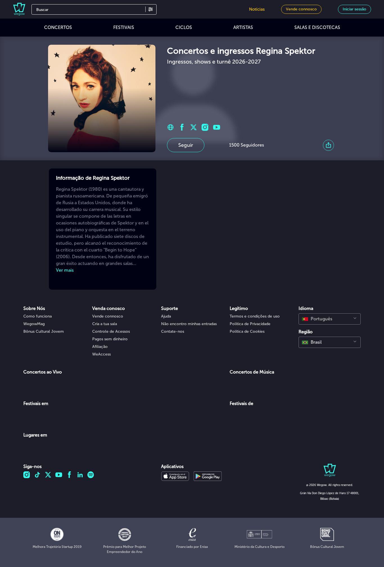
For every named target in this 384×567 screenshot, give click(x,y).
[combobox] (329, 319)
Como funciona (37, 316)
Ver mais (65, 270)
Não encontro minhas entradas (189, 323)
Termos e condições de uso (255, 316)
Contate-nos (172, 331)
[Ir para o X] (193, 127)
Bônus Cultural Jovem (43, 331)
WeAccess (101, 354)
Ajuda (166, 316)
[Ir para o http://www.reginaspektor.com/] (170, 127)
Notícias (257, 9)
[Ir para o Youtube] (216, 127)
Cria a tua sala (104, 323)
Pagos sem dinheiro (110, 339)
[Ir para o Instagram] (205, 127)
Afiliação (100, 346)
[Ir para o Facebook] (182, 127)
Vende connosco (107, 316)
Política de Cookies (247, 331)
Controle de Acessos (111, 331)
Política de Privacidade (250, 323)
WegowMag (34, 323)
